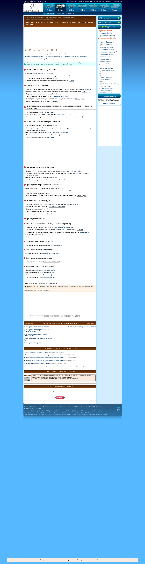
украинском (60, 286)
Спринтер (69, 412)
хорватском (72, 286)
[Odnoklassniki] (53, 316)
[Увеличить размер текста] (38, 50)
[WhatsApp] (65, 316)
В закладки (79, 1)
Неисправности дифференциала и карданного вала (37, 330)
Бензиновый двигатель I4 (107, 42)
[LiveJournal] (67, 316)
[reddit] (78, 316)
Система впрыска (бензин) (107, 52)
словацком (90, 286)
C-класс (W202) (46, 411)
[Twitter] (51, 316)
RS (84, 407)
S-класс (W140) (53, 412)
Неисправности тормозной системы (37, 327)
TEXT (27, 375)
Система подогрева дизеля (107, 63)
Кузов (101, 81)
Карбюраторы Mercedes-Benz (81, 414)
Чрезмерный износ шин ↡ (47, 59)
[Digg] (76, 316)
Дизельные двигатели (106, 46)
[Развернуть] (119, 18)
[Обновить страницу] (29, 50)
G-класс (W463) (89, 411)
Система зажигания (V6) (106, 61)
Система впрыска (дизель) (107, 54)
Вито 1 (74, 412)
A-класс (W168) (28, 411)
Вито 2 (78, 412)
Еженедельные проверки (57, 206)
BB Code (27, 380)
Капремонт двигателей (106, 47)
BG (77, 407)
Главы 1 (71, 76)
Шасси (101, 74)
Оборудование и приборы (107, 90)
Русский (72, 1)
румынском (78, 286)
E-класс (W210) (81, 411)
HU (94, 407)
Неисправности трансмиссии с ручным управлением (38, 339)
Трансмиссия (103, 65)
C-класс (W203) (54, 411)
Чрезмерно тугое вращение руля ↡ (55, 56)
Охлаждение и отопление (107, 49)
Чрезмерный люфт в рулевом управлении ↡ (76, 56)
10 (77, 76)
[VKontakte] (45, 316)
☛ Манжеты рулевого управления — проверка (44, 352)
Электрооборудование (106, 88)
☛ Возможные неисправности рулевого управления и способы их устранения (55, 366)
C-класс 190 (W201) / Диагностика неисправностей (60, 323)
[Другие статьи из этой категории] (47, 50)
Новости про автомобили (94, 412)
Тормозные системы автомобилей (46, 414)
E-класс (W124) (72, 411)
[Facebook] (48, 316)
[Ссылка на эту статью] (52, 50)
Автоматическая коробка (107, 70)
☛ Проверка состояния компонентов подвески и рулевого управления (50, 357)
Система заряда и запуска (107, 57)
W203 (70, 13)
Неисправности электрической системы (81, 327)
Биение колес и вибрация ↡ (57, 54)
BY (79, 407)
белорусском (53, 286)
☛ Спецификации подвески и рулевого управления (45, 363)
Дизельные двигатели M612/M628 (98, 414)
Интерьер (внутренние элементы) (109, 84)
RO (88, 407)
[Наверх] (118, 409)
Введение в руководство (107, 32)
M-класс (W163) (98, 411)
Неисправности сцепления (34, 343)
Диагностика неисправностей (108, 38)
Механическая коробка (106, 68)
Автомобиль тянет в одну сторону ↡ (40, 54)
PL (90, 407)
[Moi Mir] (56, 316)
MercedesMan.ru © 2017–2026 (33, 407)
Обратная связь (107, 1)
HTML (27, 378)
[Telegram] (59, 316)
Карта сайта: (70, 407)
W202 (60, 13)
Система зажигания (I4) (106, 59)
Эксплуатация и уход (106, 33)
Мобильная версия (48, 407)
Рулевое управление (105, 79)
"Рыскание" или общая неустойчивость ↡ (35, 56)
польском (84, 286)
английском (40, 286)
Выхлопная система (105, 56)
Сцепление (103, 66)
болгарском (46, 286)
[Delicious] (73, 316)
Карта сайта (98, 1)
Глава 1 (71, 80)
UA (82, 407)
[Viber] (62, 316)
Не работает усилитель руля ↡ (32, 59)
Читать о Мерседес (60, 407)
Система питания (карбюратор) (108, 51)
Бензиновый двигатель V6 (107, 44)
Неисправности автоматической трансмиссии (36, 334)
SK (92, 407)
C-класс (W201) (37, 411)
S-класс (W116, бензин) (30, 412)
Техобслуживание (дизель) (107, 37)
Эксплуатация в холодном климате (64, 414)
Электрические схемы (106, 92)
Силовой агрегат (104, 41)
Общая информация (105, 30)
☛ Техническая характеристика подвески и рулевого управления (49, 355)
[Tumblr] (70, 316)
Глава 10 (56, 78)
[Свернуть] (119, 27)
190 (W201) (49, 13)
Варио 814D (84, 412)
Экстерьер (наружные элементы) (109, 83)
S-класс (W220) (62, 412)
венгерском (27, 287)
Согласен (100, 560)
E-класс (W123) (63, 411)
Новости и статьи (89, 1)
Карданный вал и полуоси (107, 72)
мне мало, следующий (109, 103)
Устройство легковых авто (30, 414)
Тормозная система (105, 75)
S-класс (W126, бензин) (43, 412)
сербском (66, 286)
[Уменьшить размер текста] (34, 50)
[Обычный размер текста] (43, 50)
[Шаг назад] (25, 50)
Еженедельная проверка (47, 73)
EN (75, 407)
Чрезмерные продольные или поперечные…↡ (76, 54)
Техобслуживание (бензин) (107, 35)
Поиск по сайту (118, 1)
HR (86, 407)
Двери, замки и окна (105, 86)
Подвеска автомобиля (106, 77)
